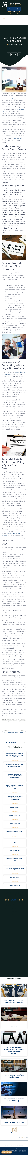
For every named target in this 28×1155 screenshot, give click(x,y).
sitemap (6, 1145)
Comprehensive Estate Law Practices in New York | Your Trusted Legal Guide (15, 776)
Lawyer (15, 4)
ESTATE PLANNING (7, 65)
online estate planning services (14, 1025)
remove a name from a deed (14, 1122)
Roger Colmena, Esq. (15, 823)
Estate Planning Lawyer (14, 1133)
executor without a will (15, 815)
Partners (26, 1137)
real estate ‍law (18, 138)
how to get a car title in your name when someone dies (14, 1001)
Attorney (22, 1137)
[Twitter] (12, 13)
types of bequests (14, 807)
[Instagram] (17, 13)
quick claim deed (18, 98)
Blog (7, 44)
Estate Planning (14, 3)
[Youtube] (14, 13)
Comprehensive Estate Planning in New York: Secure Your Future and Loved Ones (14, 755)
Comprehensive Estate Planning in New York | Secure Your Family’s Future (14, 787)
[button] (4, 18)
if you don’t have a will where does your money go (14, 1100)
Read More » (15, 760)
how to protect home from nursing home (14, 1076)
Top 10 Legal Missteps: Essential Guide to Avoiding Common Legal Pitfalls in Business (14, 1050)
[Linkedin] (15, 13)
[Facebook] (10, 13)
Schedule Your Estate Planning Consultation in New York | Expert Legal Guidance (15, 798)
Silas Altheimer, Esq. (15, 850)
